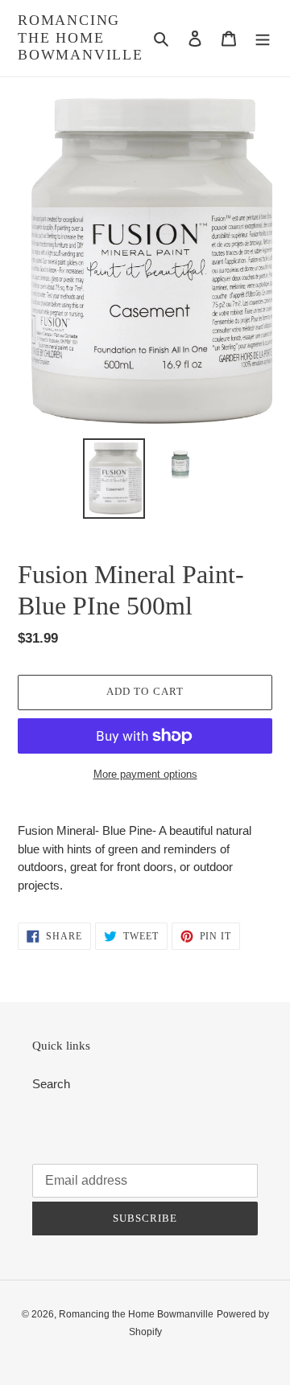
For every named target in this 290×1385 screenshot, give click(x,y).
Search (51, 1084)
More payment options (145, 774)
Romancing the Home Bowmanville (80, 37)
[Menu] (263, 38)
